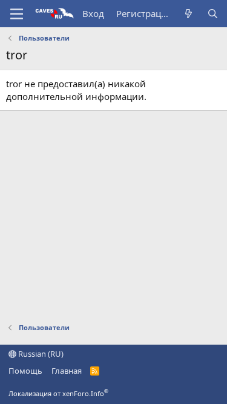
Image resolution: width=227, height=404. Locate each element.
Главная (66, 370)
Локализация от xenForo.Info (58, 393)
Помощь (25, 370)
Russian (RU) (40, 353)
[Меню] (16, 14)
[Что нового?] (188, 13)
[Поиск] (213, 13)
